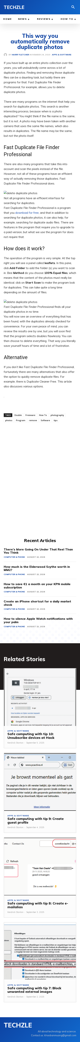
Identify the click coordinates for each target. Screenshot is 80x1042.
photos (8, 420)
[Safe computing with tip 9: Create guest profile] (40, 782)
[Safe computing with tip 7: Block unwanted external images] (40, 951)
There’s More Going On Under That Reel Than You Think (38, 551)
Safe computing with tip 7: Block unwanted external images (34, 990)
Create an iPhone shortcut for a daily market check (37, 603)
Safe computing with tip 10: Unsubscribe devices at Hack (30, 736)
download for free (27, 212)
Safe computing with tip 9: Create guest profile (35, 821)
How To (43, 415)
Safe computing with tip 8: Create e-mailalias (37, 905)
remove (33, 420)
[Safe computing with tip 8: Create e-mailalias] (40, 866)
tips (55, 420)
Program (20, 420)
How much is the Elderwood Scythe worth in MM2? (37, 568)
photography (57, 415)
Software (45, 420)
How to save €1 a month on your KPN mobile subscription (37, 585)
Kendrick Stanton (15, 742)
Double (18, 415)
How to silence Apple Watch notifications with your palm (38, 620)
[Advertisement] (40, 480)
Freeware (30, 415)
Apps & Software (18, 731)
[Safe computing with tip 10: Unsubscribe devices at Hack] (40, 697)
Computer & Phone (14, 557)
